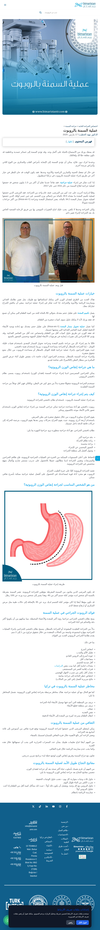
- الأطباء (49, 845)
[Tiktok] (40, 806)
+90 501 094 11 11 (15, 853)
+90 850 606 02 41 (15, 865)
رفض (70, 922)
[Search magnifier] (40, 12)
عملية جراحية (66, 182)
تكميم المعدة (83, 313)
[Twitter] (33, 806)
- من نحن (65, 826)
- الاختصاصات (63, 834)
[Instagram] (60, 806)
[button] (50, 15)
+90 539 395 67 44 (15, 859)
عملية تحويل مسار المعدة (72, 326)
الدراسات (58, 666)
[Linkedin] (46, 806)
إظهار (69, 141)
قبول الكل (82, 922)
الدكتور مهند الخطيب (88, 134)
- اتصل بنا (65, 854)
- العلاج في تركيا (46, 837)
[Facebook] (67, 806)
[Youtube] (53, 806)
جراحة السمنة (70, 126)
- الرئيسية (65, 822)
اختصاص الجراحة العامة (88, 126)
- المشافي (49, 841)
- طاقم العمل (63, 830)
